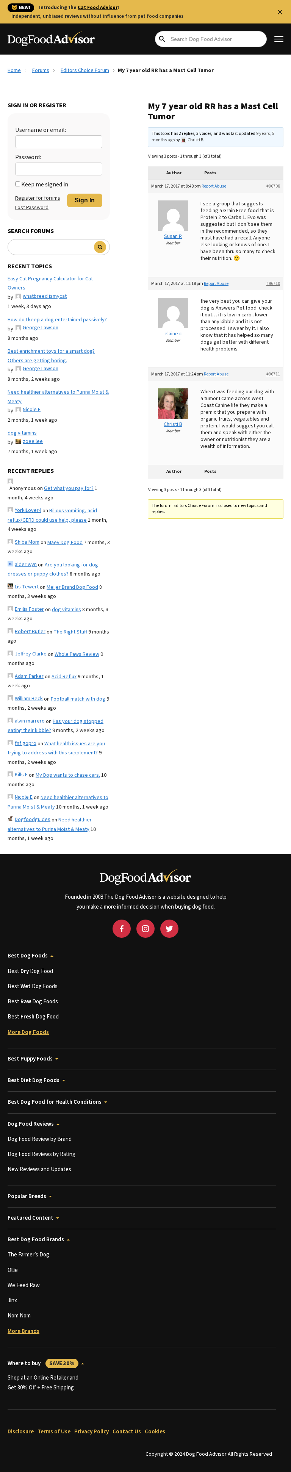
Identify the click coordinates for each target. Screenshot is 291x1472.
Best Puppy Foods (30, 1059)
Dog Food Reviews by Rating (41, 1154)
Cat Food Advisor (97, 7)
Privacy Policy (91, 1431)
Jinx (12, 1301)
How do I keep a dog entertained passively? (57, 320)
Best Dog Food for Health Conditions (55, 1102)
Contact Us (127, 1431)
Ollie (13, 1270)
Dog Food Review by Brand (40, 1139)
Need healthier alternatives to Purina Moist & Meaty (58, 396)
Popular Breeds (27, 1196)
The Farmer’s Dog (28, 1255)
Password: (28, 157)
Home (14, 70)
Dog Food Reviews (31, 1124)
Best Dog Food (30, 971)
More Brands (23, 1331)
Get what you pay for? (69, 488)
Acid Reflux (64, 676)
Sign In (85, 200)
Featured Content (30, 1218)
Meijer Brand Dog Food (72, 587)
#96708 (273, 186)
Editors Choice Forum (85, 70)
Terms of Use (54, 1431)
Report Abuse (214, 186)
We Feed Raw (24, 1285)
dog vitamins (22, 433)
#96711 (273, 374)
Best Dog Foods (28, 956)
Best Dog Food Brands (36, 1240)
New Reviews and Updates (39, 1169)
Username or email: (40, 130)
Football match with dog (78, 699)
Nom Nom (19, 1316)
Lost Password (31, 207)
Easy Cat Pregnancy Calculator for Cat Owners (50, 283)
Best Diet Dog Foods (33, 1080)
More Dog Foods (28, 1032)
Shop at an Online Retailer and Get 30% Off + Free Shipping (43, 1383)
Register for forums (37, 198)
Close (280, 12)
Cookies (155, 1431)
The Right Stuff (70, 632)
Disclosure (21, 1431)
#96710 (273, 283)
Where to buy (41, 1363)
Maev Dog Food (65, 542)
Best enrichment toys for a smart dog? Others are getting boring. (51, 355)
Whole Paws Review (77, 654)
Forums (40, 70)
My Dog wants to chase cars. (68, 775)
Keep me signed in (44, 184)
